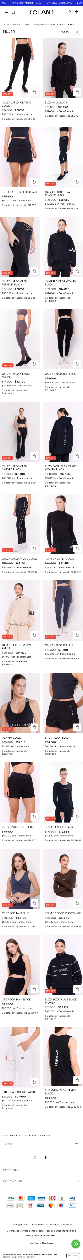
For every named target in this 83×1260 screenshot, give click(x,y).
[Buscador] (13, 13)
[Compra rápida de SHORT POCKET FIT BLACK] (34, 817)
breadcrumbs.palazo (35, 24)
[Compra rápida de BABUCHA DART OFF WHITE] (34, 1082)
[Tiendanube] (42, 1243)
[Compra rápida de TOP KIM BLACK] (34, 727)
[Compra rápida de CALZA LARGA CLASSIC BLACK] (34, 92)
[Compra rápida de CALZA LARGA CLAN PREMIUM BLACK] (34, 271)
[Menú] (6, 13)
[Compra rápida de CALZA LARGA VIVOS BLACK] (34, 548)
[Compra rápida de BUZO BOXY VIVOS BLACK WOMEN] (77, 989)
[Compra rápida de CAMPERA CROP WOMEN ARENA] (34, 635)
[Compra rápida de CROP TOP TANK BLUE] (34, 903)
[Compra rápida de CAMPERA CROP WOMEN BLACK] (77, 271)
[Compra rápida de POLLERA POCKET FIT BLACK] (34, 181)
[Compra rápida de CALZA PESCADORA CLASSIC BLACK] (77, 182)
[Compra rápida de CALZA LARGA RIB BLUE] (77, 635)
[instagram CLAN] (35, 1157)
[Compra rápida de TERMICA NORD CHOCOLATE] (77, 903)
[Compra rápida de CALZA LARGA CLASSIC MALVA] (34, 363)
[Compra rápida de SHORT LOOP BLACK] (77, 727)
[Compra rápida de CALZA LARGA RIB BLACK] (77, 363)
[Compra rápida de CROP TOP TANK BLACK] (34, 989)
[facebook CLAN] (45, 1157)
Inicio (6, 24)
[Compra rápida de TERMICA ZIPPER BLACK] (77, 548)
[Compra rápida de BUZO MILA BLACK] (77, 92)
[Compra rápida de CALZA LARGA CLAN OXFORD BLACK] (34, 456)
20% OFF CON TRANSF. (39, 2)
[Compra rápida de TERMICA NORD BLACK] (77, 817)
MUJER (16, 24)
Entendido (73, 1256)
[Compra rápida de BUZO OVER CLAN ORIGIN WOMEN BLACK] (77, 456)
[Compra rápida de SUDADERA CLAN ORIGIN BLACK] (77, 1080)
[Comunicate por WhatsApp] (75, 1244)
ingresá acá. (69, 1230)
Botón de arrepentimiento (41, 1235)
